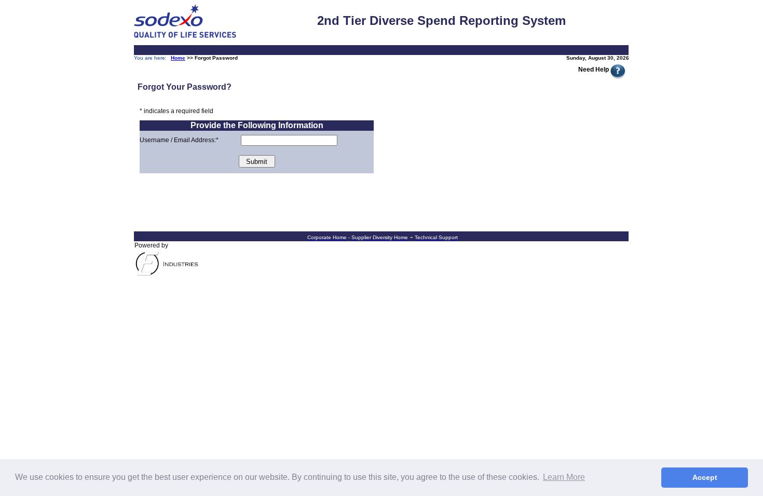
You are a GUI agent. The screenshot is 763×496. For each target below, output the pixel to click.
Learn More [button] (564, 477)
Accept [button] (704, 477)
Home (178, 58)
